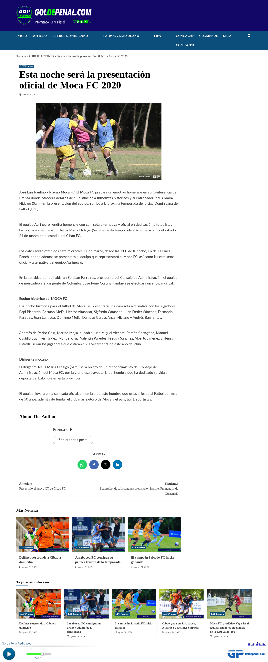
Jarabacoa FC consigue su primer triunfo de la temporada (84, 627)
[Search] (249, 35)
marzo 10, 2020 (31, 94)
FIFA (157, 35)
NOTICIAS (39, 35)
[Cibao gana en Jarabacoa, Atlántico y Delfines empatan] (181, 604)
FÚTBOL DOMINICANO (70, 35)
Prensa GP (62, 429)
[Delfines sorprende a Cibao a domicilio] (42, 534)
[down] (93, 37)
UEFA (227, 35)
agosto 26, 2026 (29, 567)
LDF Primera (26, 66)
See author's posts (73, 440)
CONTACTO (185, 45)
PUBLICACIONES (41, 56)
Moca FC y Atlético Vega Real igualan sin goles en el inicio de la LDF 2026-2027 (229, 627)
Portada (21, 56)
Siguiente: (139, 488)
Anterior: (42, 486)
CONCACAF (185, 35)
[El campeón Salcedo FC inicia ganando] (154, 534)
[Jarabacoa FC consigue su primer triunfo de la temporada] (98, 534)
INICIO (21, 35)
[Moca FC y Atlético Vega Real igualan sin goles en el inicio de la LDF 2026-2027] (229, 604)
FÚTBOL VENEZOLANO (121, 35)
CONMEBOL (208, 35)
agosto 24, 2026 (141, 567)
